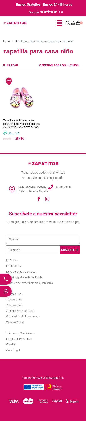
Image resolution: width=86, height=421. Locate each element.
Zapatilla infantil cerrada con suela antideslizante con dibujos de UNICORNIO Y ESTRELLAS (21, 123)
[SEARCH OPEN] (67, 23)
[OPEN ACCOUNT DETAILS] (73, 23)
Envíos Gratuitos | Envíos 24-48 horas (44, 4)
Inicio (6, 41)
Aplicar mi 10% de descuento (43, 401)
